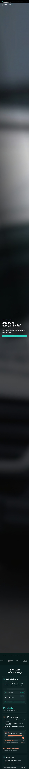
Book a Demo (14, 336)
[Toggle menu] (26, 5)
